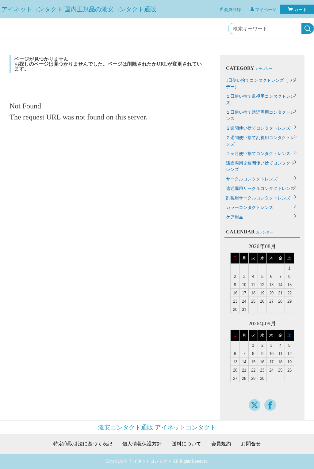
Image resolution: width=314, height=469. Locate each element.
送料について (186, 443)
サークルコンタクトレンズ (252, 179)
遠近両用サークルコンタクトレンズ (260, 188)
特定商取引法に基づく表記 (82, 443)
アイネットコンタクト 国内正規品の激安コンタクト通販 (79, 9)
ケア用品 (234, 217)
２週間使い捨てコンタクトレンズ (258, 128)
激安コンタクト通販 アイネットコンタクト (157, 427)
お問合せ (251, 443)
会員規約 (221, 443)
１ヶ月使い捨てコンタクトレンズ (258, 153)
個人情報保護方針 (142, 443)
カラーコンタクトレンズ (249, 207)
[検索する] (307, 28)
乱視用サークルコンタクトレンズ (258, 198)
